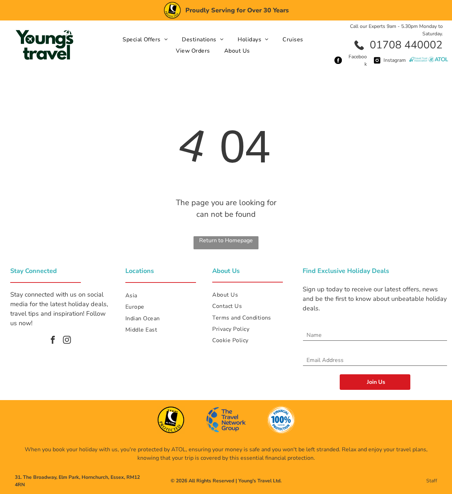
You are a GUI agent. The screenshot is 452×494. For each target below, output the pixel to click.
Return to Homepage (226, 240)
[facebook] (53, 341)
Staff (431, 480)
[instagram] (67, 341)
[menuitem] (145, 39)
